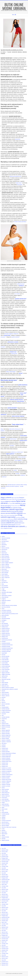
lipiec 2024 (4, 884)
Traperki (4, 815)
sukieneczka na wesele (12, 342)
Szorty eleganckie (6, 800)
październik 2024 (5, 879)
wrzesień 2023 (5, 901)
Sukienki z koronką (6, 784)
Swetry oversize (5, 794)
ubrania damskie (8, 526)
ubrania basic (7, 335)
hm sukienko (16, 503)
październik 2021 (5, 937)
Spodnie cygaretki (6, 730)
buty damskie (5, 585)
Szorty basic (4, 797)
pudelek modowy (5, 712)
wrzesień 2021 (5, 938)
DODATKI (4, 594)
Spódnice (4, 722)
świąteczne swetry (8, 528)
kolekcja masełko (5, 630)
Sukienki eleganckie (6, 756)
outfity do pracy (20, 284)
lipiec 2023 (4, 902)
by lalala (19, 499)
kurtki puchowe (5, 667)
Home (3, 608)
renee (22, 517)
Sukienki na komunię (6, 769)
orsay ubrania (18, 517)
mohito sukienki (17, 513)
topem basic (18, 182)
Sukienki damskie (6, 751)
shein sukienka (18, 519)
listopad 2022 (5, 915)
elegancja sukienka (10, 501)
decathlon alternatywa (7, 592)
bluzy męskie (5, 574)
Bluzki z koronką (5, 566)
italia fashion (8, 505)
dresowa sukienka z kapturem (11, 333)
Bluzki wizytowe (5, 561)
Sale (3, 715)
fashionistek (14, 353)
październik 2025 (5, 859)
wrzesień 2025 (5, 861)
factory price (18, 429)
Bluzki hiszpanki (5, 556)
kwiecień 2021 (5, 947)
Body (3, 579)
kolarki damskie (5, 625)
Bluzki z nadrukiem (6, 567)
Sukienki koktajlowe (6, 759)
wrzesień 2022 (5, 919)
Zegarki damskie (5, 840)
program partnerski (6, 710)
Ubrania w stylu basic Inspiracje (9, 827)
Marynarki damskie (6, 679)
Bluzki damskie (5, 554)
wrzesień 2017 (5, 963)
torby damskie (5, 812)
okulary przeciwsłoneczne (15, 176)
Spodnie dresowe (6, 733)
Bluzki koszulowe (5, 557)
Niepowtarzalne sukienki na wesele (10, 689)
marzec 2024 (4, 891)
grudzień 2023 (5, 896)
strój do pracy (13, 439)
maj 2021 (4, 945)
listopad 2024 (5, 878)
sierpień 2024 (5, 882)
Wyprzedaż (4, 832)
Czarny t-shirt (23, 393)
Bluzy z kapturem (6, 577)
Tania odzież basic (17, 424)
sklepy (3, 720)
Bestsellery (4, 544)
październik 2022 (5, 917)
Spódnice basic (5, 723)
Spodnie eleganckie (6, 735)
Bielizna (3, 546)
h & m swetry (10, 503)
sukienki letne (18, 523)
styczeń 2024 (5, 894)
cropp (3, 589)
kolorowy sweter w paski (15, 505)
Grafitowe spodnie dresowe (16, 399)
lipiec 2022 (4, 922)
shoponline (4, 718)
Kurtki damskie (5, 659)
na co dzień (17, 293)
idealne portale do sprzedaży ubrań (10, 613)
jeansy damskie (5, 615)
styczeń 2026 (5, 855)
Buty (3, 584)
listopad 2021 (5, 935)
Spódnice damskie (6, 725)
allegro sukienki (6, 497)
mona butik (12, 515)
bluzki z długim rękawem (7, 562)
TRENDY (3, 817)
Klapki (3, 621)
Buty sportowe (5, 587)
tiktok (3, 807)
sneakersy (22, 475)
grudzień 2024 (5, 876)
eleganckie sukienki (6, 600)
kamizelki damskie (6, 618)
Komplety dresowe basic (7, 648)
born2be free (5, 582)
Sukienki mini (5, 766)
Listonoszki (4, 677)
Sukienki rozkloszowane (7, 774)
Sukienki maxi (5, 763)
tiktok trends (4, 809)
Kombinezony (5, 638)
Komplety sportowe (6, 651)
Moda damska (5, 682)
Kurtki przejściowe (6, 666)
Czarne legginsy (18, 460)
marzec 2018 (4, 958)
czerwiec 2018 (5, 953)
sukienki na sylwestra (6, 771)
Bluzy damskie (5, 572)
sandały (17, 473)
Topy (3, 810)
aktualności (17, 139)
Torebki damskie (5, 814)
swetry (3, 787)
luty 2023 (4, 910)
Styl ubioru (4, 743)
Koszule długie (5, 658)
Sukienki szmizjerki (6, 776)
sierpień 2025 (5, 863)
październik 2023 (5, 899)
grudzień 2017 (5, 961)
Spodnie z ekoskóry (6, 740)
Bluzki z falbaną (5, 564)
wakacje (3, 830)
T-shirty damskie (5, 805)
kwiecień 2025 (5, 869)
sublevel (4, 745)
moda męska (4, 684)
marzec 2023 (4, 909)
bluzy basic (19, 184)
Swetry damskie (5, 789)
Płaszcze (4, 702)
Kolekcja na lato (5, 631)
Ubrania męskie (5, 825)
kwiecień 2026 (5, 850)
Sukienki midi (5, 764)
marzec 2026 (4, 851)
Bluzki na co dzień (6, 559)
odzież (16, 515)
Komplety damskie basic (7, 644)
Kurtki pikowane (5, 664)
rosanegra (11, 445)
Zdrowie (3, 838)
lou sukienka (14, 507)
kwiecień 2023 (5, 907)
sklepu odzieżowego (10, 371)
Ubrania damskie (5, 823)
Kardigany (4, 620)
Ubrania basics (5, 822)
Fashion (3, 603)
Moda (4, 52)
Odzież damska (5, 692)
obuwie (3, 690)
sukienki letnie (23, 440)
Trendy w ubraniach (6, 820)
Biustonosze (4, 549)
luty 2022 (4, 930)
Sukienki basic (5, 748)
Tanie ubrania (11, 524)
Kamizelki (4, 617)
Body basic (4, 580)
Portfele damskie (5, 709)
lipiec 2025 (4, 864)
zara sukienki (20, 526)
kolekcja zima (5, 636)
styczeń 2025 (5, 874)
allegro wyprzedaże (15, 497)
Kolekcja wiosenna (6, 635)
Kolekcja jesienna (6, 628)
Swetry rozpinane (6, 796)
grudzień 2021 (5, 933)
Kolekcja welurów (6, 633)
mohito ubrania (6, 515)
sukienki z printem (6, 786)
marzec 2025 (4, 871)
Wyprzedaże (4, 833)
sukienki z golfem (6, 782)
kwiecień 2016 (5, 965)
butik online (12, 429)
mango (19, 507)
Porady (3, 705)
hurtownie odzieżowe (6, 612)
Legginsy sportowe (6, 674)
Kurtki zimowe (5, 671)
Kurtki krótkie (5, 663)
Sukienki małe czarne (6, 761)
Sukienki (4, 746)
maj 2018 (4, 955)
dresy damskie (20, 401)
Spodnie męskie (5, 738)
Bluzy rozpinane (5, 575)
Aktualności (4, 539)
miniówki (3, 347)
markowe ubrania (17, 52)
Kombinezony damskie (7, 640)
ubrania (20, 373)
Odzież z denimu (5, 695)
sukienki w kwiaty (6, 777)
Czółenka (4, 590)
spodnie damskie (15, 337)
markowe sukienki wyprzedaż (12, 509)
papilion (2, 430)
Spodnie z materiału (6, 741)
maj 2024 (4, 887)
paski (3, 699)
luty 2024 (4, 892)
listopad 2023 (5, 897)
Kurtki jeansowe (5, 661)
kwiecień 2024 (5, 889)
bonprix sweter (9, 499)
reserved (4, 713)
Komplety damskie (6, 643)
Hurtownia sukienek (6, 610)
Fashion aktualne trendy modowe (9, 605)
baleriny (4, 476)
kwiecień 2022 (5, 927)
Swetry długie (5, 791)
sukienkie (3, 523)
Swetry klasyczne (5, 792)
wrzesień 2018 (5, 948)
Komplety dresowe (6, 646)
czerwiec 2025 (5, 866)
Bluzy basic (4, 569)
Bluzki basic (4, 552)
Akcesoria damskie (6, 538)
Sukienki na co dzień (6, 768)
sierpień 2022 (5, 920)
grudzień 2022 (5, 914)
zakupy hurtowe (5, 837)
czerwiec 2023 (5, 904)
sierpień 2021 (5, 940)
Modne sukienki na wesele (8, 687)
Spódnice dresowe (6, 727)
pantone (4, 697)
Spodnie (3, 728)
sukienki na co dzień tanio (17, 452)
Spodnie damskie (6, 731)
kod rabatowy (5, 623)
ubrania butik (17, 524)
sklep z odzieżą (19, 521)
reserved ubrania (10, 519)
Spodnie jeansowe (6, 736)
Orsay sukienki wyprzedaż (11, 516)
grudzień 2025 (5, 856)
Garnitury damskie (6, 607)
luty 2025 (4, 873)
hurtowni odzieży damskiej (20, 221)
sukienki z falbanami (6, 781)
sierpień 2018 (5, 950)
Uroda (3, 828)
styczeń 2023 (5, 912)
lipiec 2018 (4, 951)
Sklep (2, 429)
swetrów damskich (12, 408)
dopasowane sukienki (6, 595)
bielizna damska (21, 457)
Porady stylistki (5, 707)
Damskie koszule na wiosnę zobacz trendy (17, 484)
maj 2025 (4, 868)
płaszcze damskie (6, 704)
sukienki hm (10, 523)
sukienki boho (5, 750)
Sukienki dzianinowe (6, 754)
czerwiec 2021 (5, 943)
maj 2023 (4, 905)
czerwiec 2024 (5, 886)
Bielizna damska (5, 548)
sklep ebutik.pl (10, 521)
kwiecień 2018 (5, 956)
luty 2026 (4, 853)
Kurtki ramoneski (5, 669)
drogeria (4, 598)
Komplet (4, 641)
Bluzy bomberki (5, 571)
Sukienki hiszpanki (6, 758)
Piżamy (3, 700)
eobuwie (4, 602)
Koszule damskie (5, 656)
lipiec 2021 (4, 942)
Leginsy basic (5, 676)
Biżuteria (4, 551)
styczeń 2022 (5, 932)
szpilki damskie (5, 804)
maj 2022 (4, 925)
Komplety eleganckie (6, 649)
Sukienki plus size (6, 773)
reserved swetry (4, 519)
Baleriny (3, 543)
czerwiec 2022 (5, 924)
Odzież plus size (5, 694)
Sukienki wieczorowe (6, 779)
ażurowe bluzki (5, 541)
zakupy (3, 835)
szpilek (15, 470)
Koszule (3, 654)
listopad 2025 (5, 858)
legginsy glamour (10, 453)
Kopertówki (4, 653)
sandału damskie (5, 717)
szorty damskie (5, 799)
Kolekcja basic (5, 626)
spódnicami (3, 414)
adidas (3, 536)
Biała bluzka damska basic (9, 380)
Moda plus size (5, 686)
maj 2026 (4, 848)
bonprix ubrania (15, 499)
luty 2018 (4, 960)
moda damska (14, 511)
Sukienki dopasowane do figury (9, 753)
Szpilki (3, 802)
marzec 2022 (4, 928)
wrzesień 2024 (5, 881)
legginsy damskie (6, 672)
